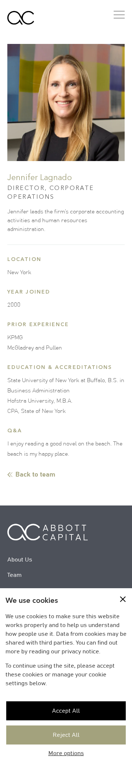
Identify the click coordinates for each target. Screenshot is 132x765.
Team (14, 575)
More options (66, 753)
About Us (19, 560)
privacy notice (80, 651)
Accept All (66, 711)
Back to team (35, 474)
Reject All (66, 735)
